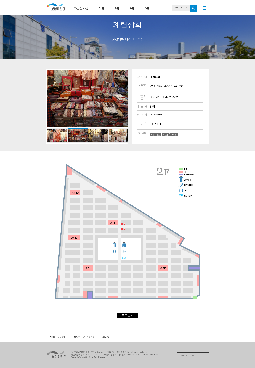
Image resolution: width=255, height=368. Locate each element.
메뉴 (205, 9)
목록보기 (127, 315)
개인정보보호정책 (57, 337)
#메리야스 (155, 135)
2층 (132, 8)
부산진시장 (80, 8)
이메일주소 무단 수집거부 (83, 337)
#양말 (174, 135)
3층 (146, 8)
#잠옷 (165, 135)
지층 (101, 8)
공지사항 (105, 337)
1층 (117, 8)
